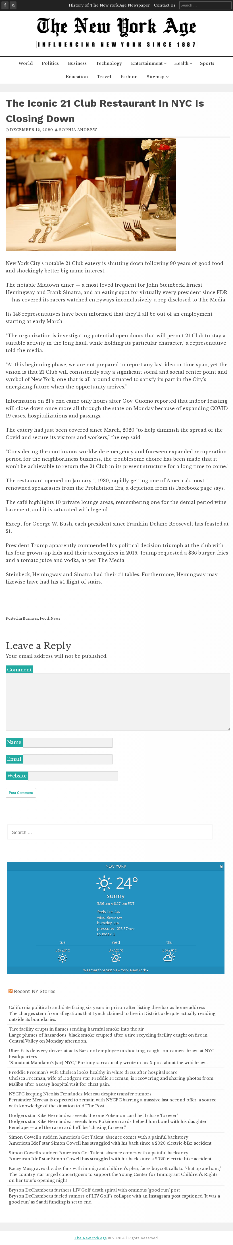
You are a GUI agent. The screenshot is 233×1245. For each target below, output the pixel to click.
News (55, 618)
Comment (19, 670)
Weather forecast (115, 970)
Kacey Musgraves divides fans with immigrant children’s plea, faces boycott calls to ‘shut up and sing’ (115, 1168)
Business (77, 63)
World (25, 63)
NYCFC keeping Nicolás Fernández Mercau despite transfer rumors (80, 1094)
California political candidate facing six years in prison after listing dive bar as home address (107, 1007)
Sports (207, 63)
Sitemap (156, 76)
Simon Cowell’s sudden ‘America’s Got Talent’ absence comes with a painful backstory (98, 1137)
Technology (109, 63)
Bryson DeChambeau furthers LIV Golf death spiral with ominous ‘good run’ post (94, 1190)
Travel (104, 76)
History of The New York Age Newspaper (109, 5)
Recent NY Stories (34, 991)
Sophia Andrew (78, 130)
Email (14, 759)
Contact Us (164, 5)
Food (44, 618)
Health (181, 63)
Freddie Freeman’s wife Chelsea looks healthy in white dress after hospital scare (93, 1072)
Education (77, 76)
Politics (50, 63)
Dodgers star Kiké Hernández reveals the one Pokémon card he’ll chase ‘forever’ (93, 1115)
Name (14, 742)
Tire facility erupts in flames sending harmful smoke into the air (76, 1029)
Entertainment (147, 63)
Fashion (129, 76)
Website (17, 776)
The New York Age (90, 1238)
